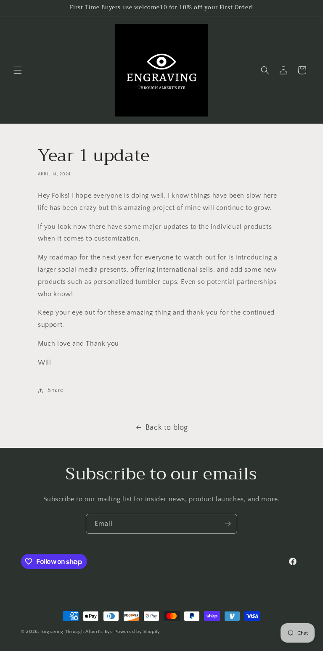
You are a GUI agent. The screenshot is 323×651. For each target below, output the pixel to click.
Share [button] (56, 390)
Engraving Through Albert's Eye (77, 631)
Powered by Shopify (137, 631)
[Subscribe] (227, 524)
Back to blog (167, 427)
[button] (17, 70)
